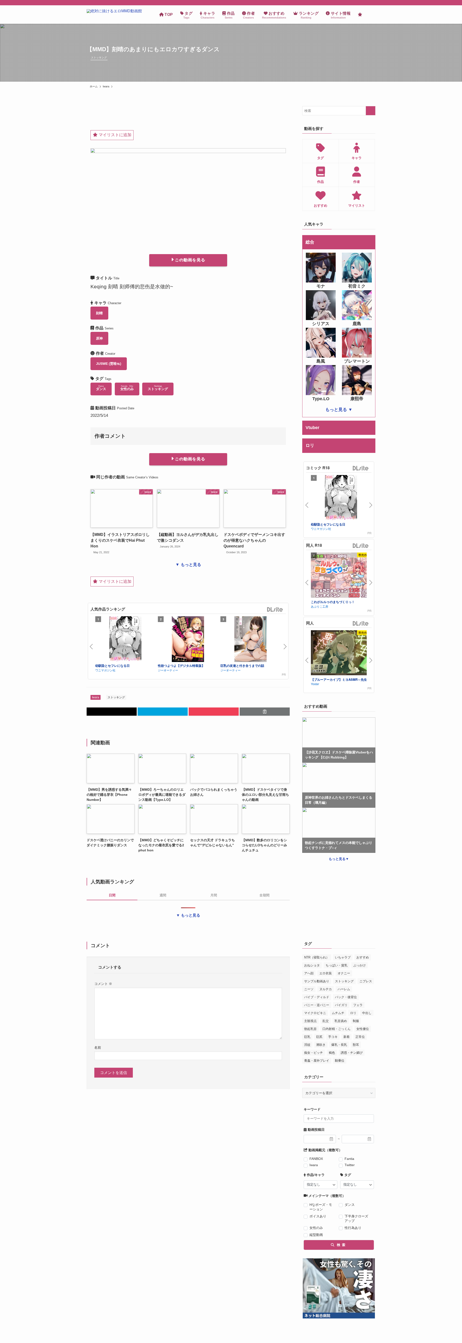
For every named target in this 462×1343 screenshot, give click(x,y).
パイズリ (341, 1005)
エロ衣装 (325, 973)
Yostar (315, 684)
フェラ (358, 1005)
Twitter (350, 1165)
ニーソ (309, 989)
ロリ (353, 1013)
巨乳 (307, 1037)
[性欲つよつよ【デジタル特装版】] (188, 639)
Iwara (95, 697)
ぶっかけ (359, 965)
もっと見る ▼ (339, 409)
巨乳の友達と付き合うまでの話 (242, 665)
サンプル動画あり (316, 981)
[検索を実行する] (370, 110)
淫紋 (307, 1045)
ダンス (350, 1205)
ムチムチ (338, 1013)
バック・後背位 (346, 997)
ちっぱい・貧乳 (336, 965)
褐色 (332, 1052)
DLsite (275, 610)
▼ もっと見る (188, 564)
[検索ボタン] (370, 14)
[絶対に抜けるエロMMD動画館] (114, 14)
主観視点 (310, 1021)
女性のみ (316, 1228)
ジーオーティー (168, 670)
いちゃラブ (343, 957)
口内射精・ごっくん (336, 1029)
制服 (356, 1021)
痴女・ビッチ (313, 1052)
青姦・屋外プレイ (316, 1060)
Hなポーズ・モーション (320, 1207)
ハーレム (344, 989)
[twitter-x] (366, 2)
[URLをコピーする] (265, 711)
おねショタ (312, 965)
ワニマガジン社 (105, 670)
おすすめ (362, 957)
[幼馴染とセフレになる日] (125, 639)
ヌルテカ (325, 989)
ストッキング (99, 57)
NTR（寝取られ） (316, 957)
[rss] (372, 2)
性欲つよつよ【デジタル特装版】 (181, 665)
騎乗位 (339, 1060)
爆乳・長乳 (339, 1045)
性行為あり (353, 1228)
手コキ (333, 1037)
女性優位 (362, 1029)
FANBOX (316, 1159)
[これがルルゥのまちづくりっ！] (341, 576)
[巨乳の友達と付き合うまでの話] (250, 639)
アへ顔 (309, 973)
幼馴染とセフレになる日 (112, 665)
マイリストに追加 (114, 135)
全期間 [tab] (264, 895)
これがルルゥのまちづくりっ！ (333, 601)
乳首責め (340, 1021)
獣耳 (356, 1045)
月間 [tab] (213, 895)
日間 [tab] (112, 895)
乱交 (325, 1021)
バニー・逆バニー (316, 1005)
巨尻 (319, 1037)
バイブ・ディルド (316, 997)
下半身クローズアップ (356, 1218)
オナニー (344, 973)
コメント (103, 984)
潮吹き (321, 1045)
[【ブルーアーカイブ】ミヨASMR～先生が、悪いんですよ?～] (341, 653)
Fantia (349, 1159)
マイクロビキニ (315, 1013)
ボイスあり (317, 1216)
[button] (112, 711)
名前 (97, 1047)
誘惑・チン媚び (352, 1052)
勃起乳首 (310, 1029)
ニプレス (365, 981)
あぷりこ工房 (319, 606)
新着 (346, 1037)
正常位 (360, 1037)
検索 (340, 1245)
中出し (367, 1013)
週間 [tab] (163, 895)
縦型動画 (316, 1235)
